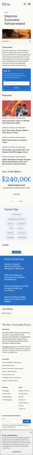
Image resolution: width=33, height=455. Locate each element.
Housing (10, 223)
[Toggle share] (30, 41)
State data (10, 233)
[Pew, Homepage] (6, 4)
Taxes (11, 228)
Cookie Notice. (6, 448)
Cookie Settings (16, 451)
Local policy (22, 233)
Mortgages (10, 237)
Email (4, 80)
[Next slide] (20, 201)
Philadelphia (22, 237)
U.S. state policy (16, 214)
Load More (16, 252)
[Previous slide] (13, 201)
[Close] (31, 432)
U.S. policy (20, 228)
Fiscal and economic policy (16, 219)
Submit (16, 88)
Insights (5, 387)
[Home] (16, 325)
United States (21, 223)
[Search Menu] (24, 4)
